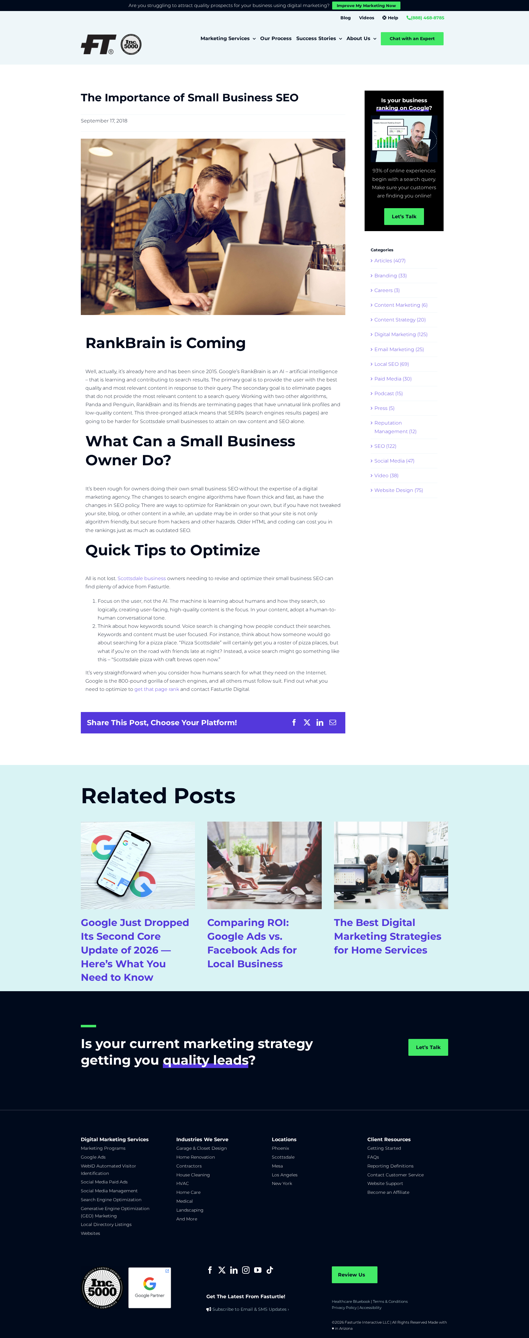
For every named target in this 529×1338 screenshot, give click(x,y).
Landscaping (190, 1210)
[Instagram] (245, 1270)
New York (282, 1183)
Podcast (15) (388, 393)
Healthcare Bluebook (351, 1301)
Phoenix (280, 1148)
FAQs (373, 1157)
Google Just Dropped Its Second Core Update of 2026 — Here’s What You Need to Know (135, 949)
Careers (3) (387, 290)
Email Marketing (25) (399, 349)
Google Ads (93, 1157)
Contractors (189, 1166)
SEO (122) (385, 446)
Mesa (277, 1166)
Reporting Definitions (390, 1166)
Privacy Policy (344, 1307)
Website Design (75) (398, 490)
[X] (307, 722)
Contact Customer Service (395, 1175)
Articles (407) (390, 261)
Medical (184, 1201)
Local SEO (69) (391, 364)
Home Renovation (195, 1157)
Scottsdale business (142, 578)
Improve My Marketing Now (366, 5)
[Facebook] (294, 722)
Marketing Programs (103, 1148)
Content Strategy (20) (400, 320)
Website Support (385, 1183)
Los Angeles (285, 1175)
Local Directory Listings (106, 1224)
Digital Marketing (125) (401, 334)
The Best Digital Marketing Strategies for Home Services (387, 936)
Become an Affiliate (388, 1192)
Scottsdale (283, 1157)
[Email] (332, 722)
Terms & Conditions (390, 1301)
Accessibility (370, 1307)
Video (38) (386, 475)
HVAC (182, 1183)
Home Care (188, 1192)
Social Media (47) (394, 461)
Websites (90, 1233)
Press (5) (384, 408)
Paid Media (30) (393, 379)
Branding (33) (390, 276)
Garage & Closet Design (201, 1148)
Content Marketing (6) (401, 305)
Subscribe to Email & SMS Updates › (250, 1309)
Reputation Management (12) (395, 427)
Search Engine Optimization (111, 1199)
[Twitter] (222, 1270)
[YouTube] (257, 1270)
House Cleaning (193, 1175)
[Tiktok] (269, 1270)
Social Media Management (109, 1191)
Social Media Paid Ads (104, 1182)
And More (186, 1219)
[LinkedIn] (319, 722)
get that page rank (156, 689)
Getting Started (384, 1148)
